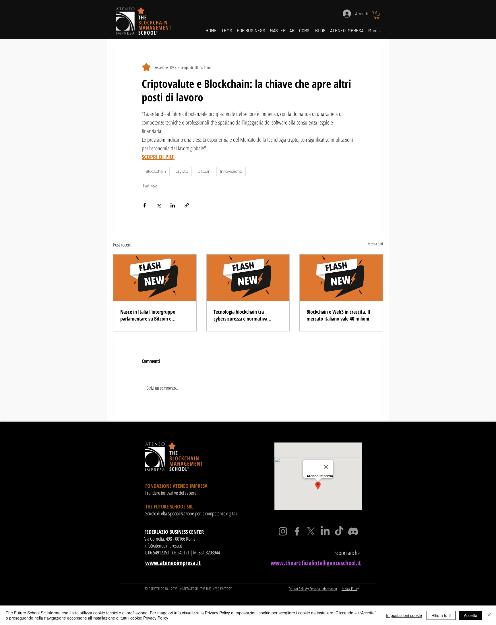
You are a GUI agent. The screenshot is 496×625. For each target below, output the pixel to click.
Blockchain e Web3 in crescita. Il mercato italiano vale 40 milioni (338, 315)
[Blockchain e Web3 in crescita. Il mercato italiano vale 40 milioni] (341, 278)
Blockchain (156, 171)
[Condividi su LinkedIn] (172, 205)
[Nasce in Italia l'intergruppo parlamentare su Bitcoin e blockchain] (154, 278)
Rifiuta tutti (441, 615)
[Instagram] (282, 531)
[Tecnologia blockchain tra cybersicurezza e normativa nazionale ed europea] (248, 278)
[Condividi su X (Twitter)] (158, 205)
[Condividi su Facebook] (144, 205)
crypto (182, 171)
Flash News (150, 186)
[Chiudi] (489, 615)
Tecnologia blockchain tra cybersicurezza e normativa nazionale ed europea (240, 315)
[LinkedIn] (325, 531)
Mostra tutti (375, 243)
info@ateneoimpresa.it (163, 545)
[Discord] (353, 531)
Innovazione (231, 171)
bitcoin (204, 171)
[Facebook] (297, 531)
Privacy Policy (155, 618)
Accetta (470, 615)
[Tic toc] (339, 531)
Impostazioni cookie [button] (404, 615)
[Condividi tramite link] (186, 205)
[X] (311, 531)
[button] (376, 15)
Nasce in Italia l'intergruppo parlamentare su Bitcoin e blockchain (147, 315)
